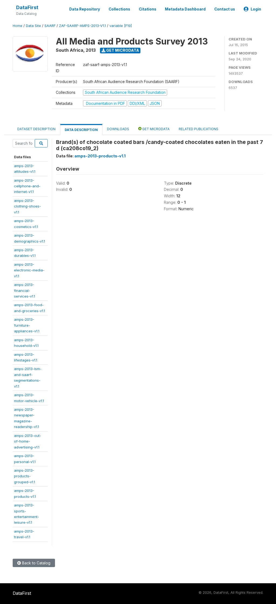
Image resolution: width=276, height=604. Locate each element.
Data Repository (84, 9)
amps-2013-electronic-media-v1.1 (29, 270)
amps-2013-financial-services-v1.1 (24, 290)
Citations (147, 9)
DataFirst (27, 7)
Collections (119, 9)
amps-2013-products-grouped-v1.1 (24, 476)
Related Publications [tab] (198, 129)
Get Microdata (122, 50)
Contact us (224, 9)
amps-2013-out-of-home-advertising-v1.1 (27, 441)
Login (256, 9)
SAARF (50, 26)
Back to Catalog (35, 563)
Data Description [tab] (81, 130)
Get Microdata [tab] (156, 129)
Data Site (33, 26)
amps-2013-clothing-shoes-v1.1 (27, 206)
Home (17, 26)
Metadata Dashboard (185, 9)
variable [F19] (120, 26)
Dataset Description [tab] (36, 129)
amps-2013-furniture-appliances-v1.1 (26, 325)
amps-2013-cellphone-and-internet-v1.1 (27, 186)
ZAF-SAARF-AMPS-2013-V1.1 (82, 26)
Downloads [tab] (118, 129)
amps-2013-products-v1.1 (100, 156)
